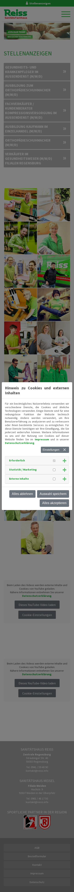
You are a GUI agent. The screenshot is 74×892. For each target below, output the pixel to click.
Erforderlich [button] (17, 460)
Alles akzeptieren (54, 503)
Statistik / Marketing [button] (23, 469)
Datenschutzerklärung (19, 443)
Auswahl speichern (53, 494)
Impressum (42, 439)
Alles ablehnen (22, 494)
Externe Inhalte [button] (19, 478)
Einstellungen (51, 449)
